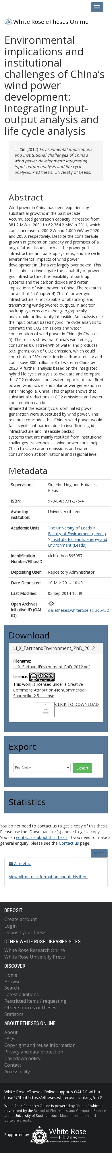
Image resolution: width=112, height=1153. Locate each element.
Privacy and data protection (33, 1052)
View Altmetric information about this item (48, 876)
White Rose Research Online (34, 950)
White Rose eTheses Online (50, 21)
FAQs (9, 1038)
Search (11, 988)
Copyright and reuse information (40, 1045)
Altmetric (22, 863)
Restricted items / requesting (35, 1001)
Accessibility (17, 1071)
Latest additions (21, 994)
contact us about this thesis (41, 837)
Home (10, 975)
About (11, 1032)
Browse (12, 981)
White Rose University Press (34, 957)
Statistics (14, 1014)
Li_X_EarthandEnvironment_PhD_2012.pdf (51, 666)
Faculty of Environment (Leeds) (77, 533)
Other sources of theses (30, 1007)
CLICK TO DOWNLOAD (77, 704)
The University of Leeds (70, 528)
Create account (20, 919)
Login (10, 926)
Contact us (69, 843)
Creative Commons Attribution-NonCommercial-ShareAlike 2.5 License (50, 689)
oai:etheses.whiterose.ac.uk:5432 (78, 610)
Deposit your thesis (25, 932)
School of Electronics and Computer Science (70, 1110)
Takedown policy (22, 1058)
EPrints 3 (83, 1105)
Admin (99, 853)
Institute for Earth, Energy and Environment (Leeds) (77, 542)
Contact (12, 1065)
